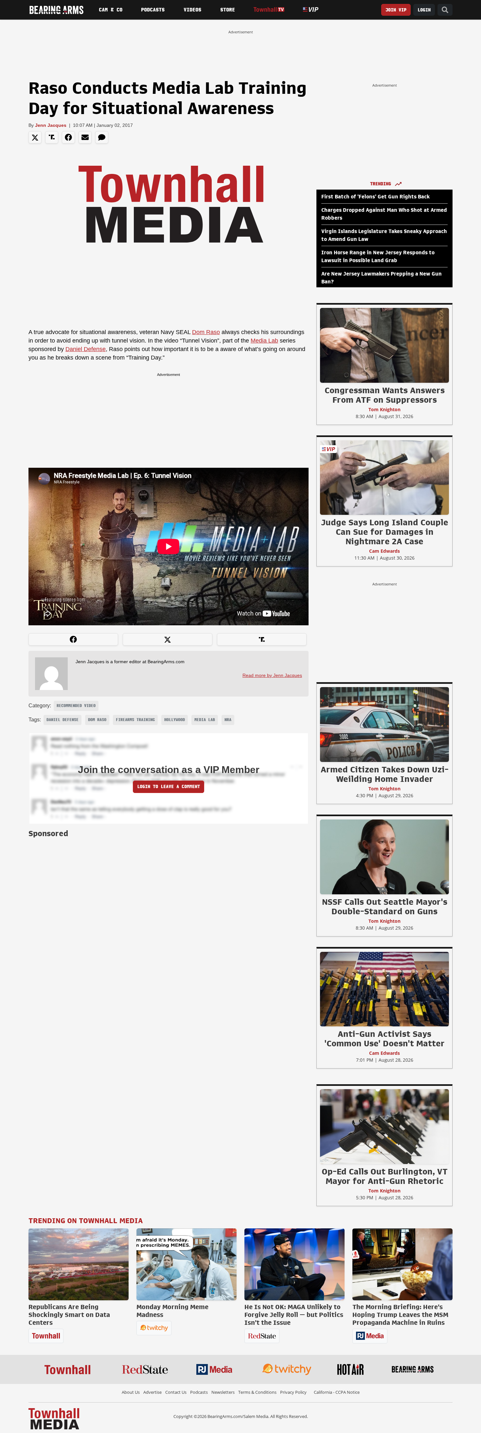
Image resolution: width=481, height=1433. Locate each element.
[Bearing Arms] (56, 10)
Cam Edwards (384, 551)
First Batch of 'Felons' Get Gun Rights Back (375, 196)
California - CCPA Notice (337, 1392)
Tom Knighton (384, 409)
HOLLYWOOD (174, 719)
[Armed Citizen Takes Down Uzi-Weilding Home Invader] (384, 724)
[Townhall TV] (269, 10)
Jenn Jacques (50, 125)
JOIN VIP (395, 10)
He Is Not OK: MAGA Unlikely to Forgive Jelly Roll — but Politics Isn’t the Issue (293, 1315)
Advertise (152, 1392)
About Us (131, 1392)
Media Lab (264, 340)
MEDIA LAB (204, 719)
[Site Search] (445, 10)
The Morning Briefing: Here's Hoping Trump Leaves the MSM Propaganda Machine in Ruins (400, 1315)
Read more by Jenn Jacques (272, 675)
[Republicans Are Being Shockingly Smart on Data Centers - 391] (78, 1264)
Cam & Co (110, 10)
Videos (192, 10)
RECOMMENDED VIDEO (76, 705)
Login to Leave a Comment (168, 786)
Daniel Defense (85, 349)
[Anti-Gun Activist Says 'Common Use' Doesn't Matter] (384, 988)
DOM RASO (97, 719)
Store (227, 10)
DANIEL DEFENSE (62, 719)
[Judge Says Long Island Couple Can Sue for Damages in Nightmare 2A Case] (384, 477)
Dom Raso (206, 332)
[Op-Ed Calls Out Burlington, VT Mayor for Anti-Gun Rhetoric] (384, 1126)
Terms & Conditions (257, 1392)
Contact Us (176, 1392)
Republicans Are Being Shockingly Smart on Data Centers (69, 1315)
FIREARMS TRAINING (135, 719)
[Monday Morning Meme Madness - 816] (186, 1264)
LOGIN (424, 10)
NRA (227, 719)
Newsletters (223, 1392)
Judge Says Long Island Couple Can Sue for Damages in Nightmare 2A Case (384, 532)
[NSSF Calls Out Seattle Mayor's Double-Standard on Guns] (384, 856)
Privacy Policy (293, 1392)
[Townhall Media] (53, 1418)
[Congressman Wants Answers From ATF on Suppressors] (384, 345)
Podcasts (153, 10)
